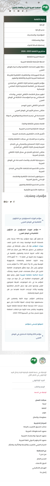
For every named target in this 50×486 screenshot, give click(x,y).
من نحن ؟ (42, 454)
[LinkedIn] (4, 202)
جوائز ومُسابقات (38, 40)
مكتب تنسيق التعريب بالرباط (34, 426)
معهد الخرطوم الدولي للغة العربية (32, 440)
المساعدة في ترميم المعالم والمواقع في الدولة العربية (25, 117)
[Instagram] (14, 11)
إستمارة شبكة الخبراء (35, 45)
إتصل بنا (43, 472)
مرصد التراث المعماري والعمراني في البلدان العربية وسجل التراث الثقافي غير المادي (27, 145)
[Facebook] (13, 202)
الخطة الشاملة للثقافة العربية (32, 61)
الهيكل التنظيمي (39, 467)
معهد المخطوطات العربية (36, 431)
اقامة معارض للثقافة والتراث (33, 123)
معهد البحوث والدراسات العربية (33, 435)
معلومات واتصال (39, 417)
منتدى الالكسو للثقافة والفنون (31, 184)
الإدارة (42, 24)
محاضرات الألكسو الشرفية (34, 189)
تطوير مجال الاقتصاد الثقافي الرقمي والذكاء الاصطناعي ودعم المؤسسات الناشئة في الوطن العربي (26, 97)
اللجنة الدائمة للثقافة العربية (31, 274)
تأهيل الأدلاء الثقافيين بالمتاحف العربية (28, 133)
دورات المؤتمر (37, 246)
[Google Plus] (7, 202)
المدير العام (41, 458)
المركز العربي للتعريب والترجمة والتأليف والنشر (27, 444)
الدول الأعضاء (41, 463)
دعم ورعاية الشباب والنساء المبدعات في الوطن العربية (25, 162)
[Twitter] (11, 202)
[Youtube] (18, 11)
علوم (44, 412)
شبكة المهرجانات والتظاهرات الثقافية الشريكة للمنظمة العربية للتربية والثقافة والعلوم (25, 76)
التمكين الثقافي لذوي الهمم (32, 105)
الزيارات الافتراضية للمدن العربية (31, 128)
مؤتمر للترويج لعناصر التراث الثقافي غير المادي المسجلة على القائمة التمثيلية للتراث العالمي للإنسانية (26, 86)
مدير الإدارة (39, 29)
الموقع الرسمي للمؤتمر (34, 324)
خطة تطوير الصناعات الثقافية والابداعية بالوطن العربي (25, 68)
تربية (44, 403)
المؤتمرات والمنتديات (35, 34)
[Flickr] (10, 11)
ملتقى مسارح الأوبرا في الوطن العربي (29, 110)
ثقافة (44, 408)
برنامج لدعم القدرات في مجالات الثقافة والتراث (26, 139)
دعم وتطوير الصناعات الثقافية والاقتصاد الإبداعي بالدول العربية (28, 178)
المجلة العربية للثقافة (35, 56)
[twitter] (23, 11)
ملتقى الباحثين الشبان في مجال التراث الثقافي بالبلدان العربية (26, 154)
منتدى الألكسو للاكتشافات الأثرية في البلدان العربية (26, 170)
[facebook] (26, 11)
